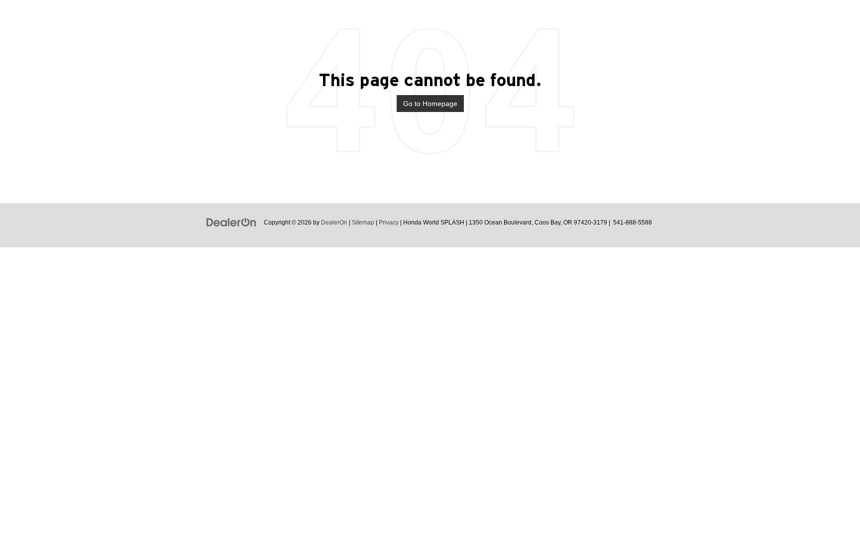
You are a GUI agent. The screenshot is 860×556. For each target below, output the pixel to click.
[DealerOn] (231, 222)
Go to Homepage (430, 104)
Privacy (389, 222)
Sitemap (363, 222)
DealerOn (334, 222)
